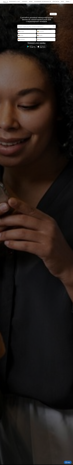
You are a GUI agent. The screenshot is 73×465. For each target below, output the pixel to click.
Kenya (21, 35)
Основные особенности (42, 1)
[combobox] (53, 14)
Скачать (24, 1)
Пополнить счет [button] (14, 1)
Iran (40, 39)
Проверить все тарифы (36, 43)
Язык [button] (68, 1)
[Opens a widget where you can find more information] (68, 462)
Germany (22, 39)
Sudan (40, 35)
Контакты (56, 1)
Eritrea (22, 31)
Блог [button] (62, 1)
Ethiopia (41, 31)
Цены (31, 1)
